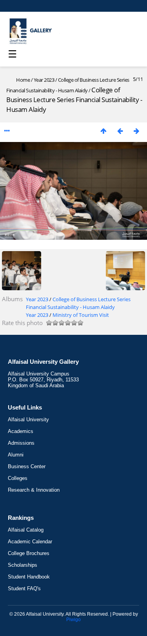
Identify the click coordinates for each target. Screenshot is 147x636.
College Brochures (28, 553)
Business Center (26, 466)
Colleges (17, 478)
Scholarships (22, 565)
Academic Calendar (30, 541)
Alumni (16, 455)
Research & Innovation (34, 490)
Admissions (21, 443)
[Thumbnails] (103, 130)
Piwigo (73, 619)
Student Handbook (29, 577)
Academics (20, 431)
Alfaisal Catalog (26, 530)
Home (23, 79)
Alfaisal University (28, 419)
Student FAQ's (24, 588)
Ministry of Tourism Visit (81, 314)
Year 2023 (44, 79)
